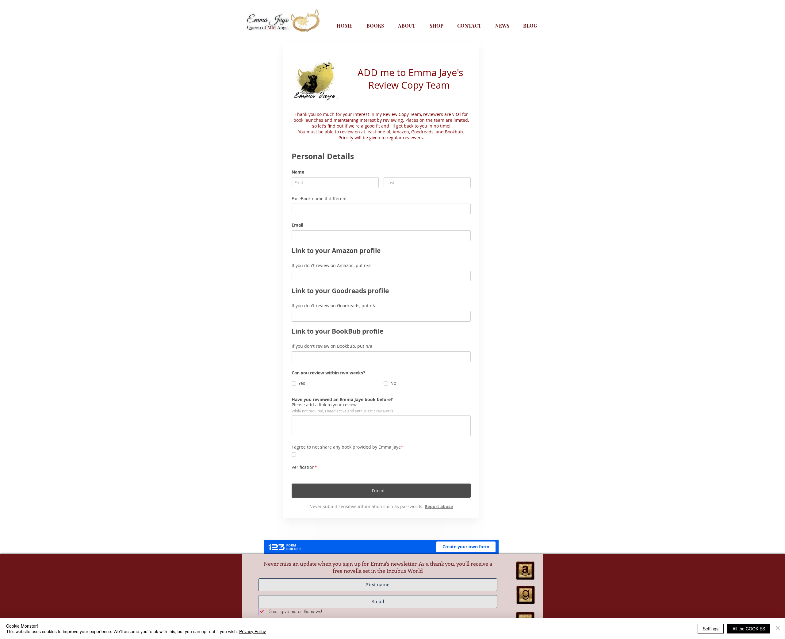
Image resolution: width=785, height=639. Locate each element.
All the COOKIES (749, 629)
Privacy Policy (252, 631)
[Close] (777, 628)
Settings (710, 629)
